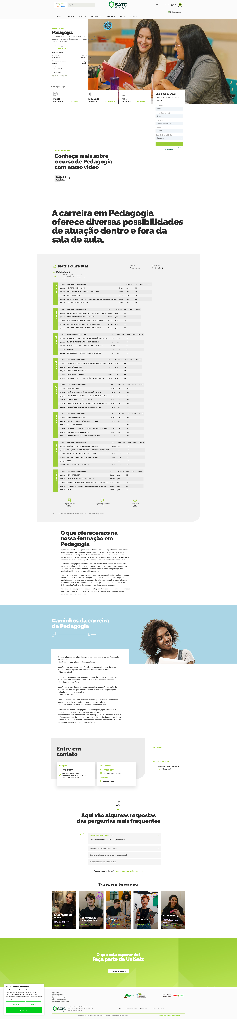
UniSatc (58, 16)
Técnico (81, 16)
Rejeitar (33, 1004)
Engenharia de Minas (63, 916)
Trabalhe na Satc (131, 1009)
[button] (53, 75)
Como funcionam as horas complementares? (108, 855)
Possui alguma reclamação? (166, 995)
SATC (121, 16)
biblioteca (159, 5)
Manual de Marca (158, 1009)
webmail (166, 5)
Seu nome (159, 106)
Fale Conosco (144, 1009)
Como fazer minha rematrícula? (103, 862)
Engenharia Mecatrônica (89, 919)
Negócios (110, 16)
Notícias (132, 16)
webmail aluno (173, 5)
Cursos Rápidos (95, 16)
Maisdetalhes (126, 100)
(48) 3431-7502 (175, 12)
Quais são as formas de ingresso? (103, 848)
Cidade (158, 128)
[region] (24, 999)
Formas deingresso (93, 100)
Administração (172, 915)
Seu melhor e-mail (163, 113)
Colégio (69, 16)
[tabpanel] (102, 393)
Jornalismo (142, 919)
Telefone (159, 120)
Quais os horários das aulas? (101, 835)
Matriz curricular (58, 100)
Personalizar (15, 1004)
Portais (180, 6)
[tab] (55, 278)
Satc (120, 1009)
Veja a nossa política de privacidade (169, 1015)
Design (113, 919)
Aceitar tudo (24, 1010)
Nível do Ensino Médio (164, 135)
